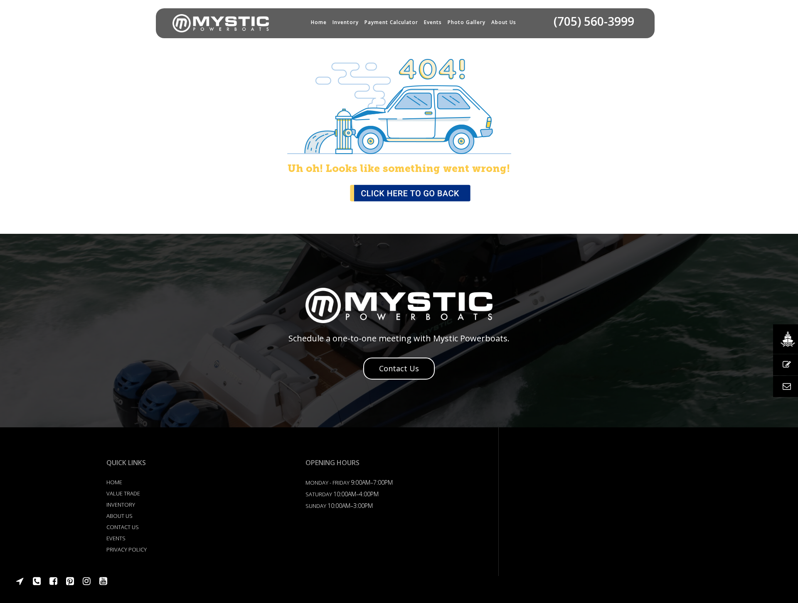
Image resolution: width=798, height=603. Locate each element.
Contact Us (399, 368)
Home (319, 22)
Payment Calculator (391, 22)
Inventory (345, 22)
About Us (119, 516)
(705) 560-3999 (594, 21)
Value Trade (123, 493)
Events (433, 22)
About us (503, 22)
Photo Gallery (466, 22)
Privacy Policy (126, 549)
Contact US (122, 527)
